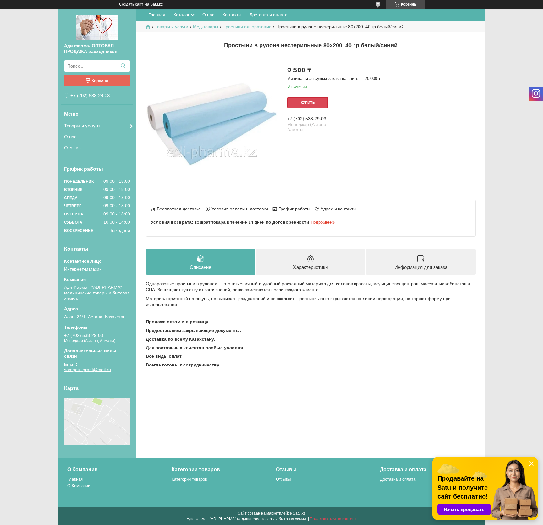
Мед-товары (205, 27)
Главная (156, 14)
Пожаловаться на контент (333, 519)
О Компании (78, 485)
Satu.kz (299, 513)
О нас (70, 136)
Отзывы (73, 147)
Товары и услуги (82, 125)
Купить (308, 102)
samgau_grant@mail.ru (87, 369)
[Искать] (123, 66)
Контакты (231, 14)
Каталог (181, 14)
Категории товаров (189, 479)
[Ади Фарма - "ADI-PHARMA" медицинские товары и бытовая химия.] (97, 27)
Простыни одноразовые (247, 27)
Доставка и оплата (269, 14)
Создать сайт (131, 4)
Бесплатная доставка (179, 208)
